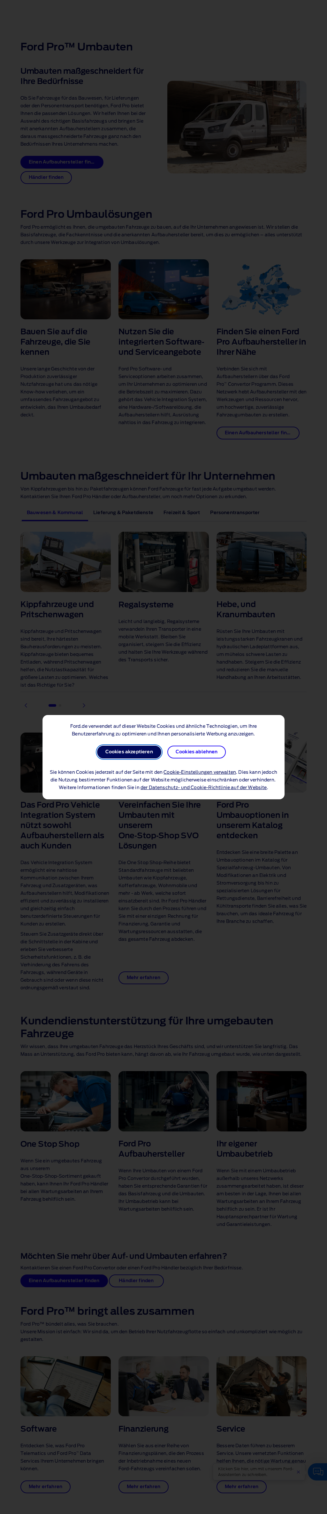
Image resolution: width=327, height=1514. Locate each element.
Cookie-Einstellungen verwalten (200, 772)
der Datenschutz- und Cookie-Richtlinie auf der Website (204, 788)
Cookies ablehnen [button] (197, 752)
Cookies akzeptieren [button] (129, 752)
